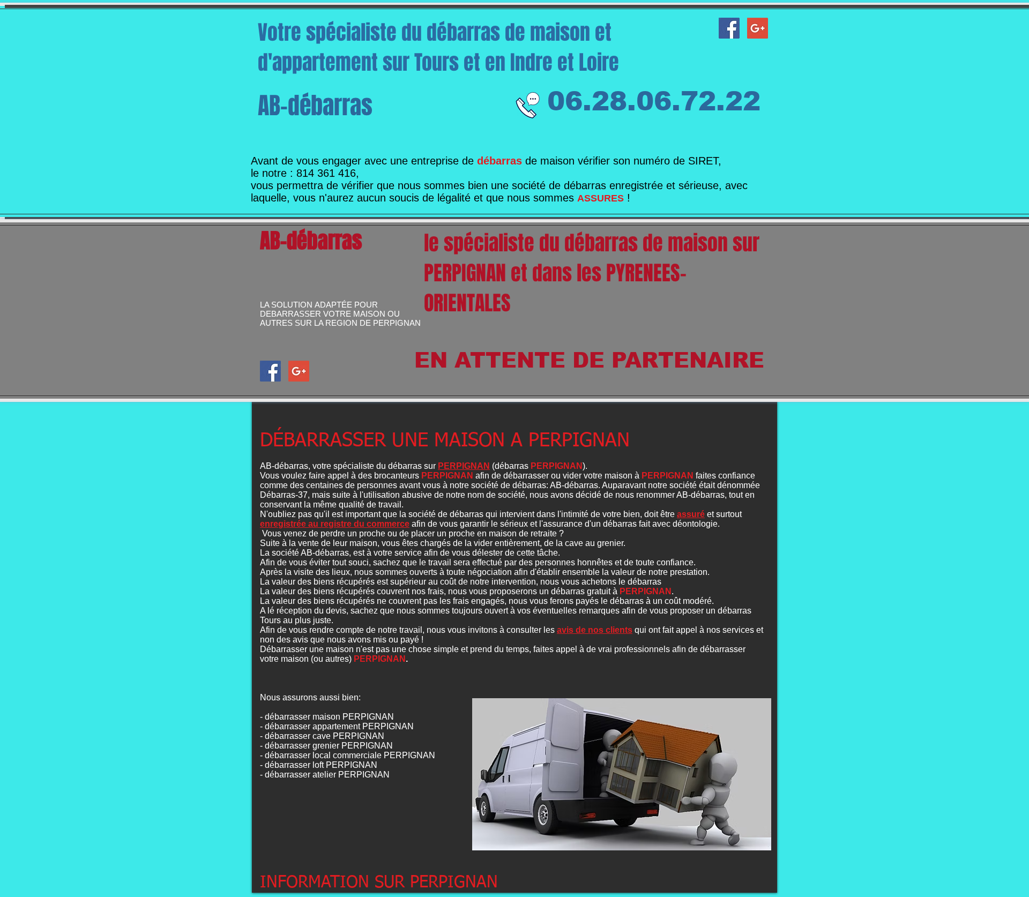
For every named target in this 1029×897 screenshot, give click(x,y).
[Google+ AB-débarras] (757, 28)
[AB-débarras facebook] (729, 28)
